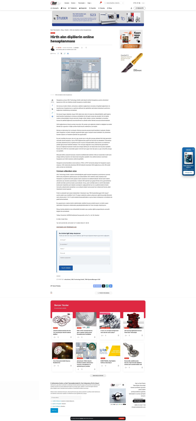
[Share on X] (61, 53)
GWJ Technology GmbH (77, 279)
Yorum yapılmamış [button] (104, 293)
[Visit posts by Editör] (53, 48)
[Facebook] (134, 3)
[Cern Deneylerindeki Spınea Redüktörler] (62, 350)
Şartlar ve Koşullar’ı (57, 403)
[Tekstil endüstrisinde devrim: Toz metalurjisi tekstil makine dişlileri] (62, 320)
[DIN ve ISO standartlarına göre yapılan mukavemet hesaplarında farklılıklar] (86, 320)
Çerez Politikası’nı (57, 406)
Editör (59, 47)
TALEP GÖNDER (65, 268)
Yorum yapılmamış (67, 47)
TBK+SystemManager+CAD (92, 279)
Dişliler (53, 33)
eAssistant (67, 279)
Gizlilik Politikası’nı (57, 401)
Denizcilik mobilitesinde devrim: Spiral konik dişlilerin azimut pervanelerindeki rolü (133, 362)
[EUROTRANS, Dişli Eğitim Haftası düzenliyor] (110, 350)
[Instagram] (138, 3)
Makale (108, 327)
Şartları (81, 418)
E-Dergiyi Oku (188, 172)
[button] (122, 418)
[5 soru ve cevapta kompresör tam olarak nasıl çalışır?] (110, 320)
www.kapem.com (61, 227)
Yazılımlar (79, 358)
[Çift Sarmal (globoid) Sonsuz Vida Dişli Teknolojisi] (133, 320)
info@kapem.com (71, 227)
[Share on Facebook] (58, 53)
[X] (136, 3)
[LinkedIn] (139, 3)
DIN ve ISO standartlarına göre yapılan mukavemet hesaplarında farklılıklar (84, 332)
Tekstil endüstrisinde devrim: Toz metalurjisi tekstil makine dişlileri (62, 332)
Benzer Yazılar (61, 305)
